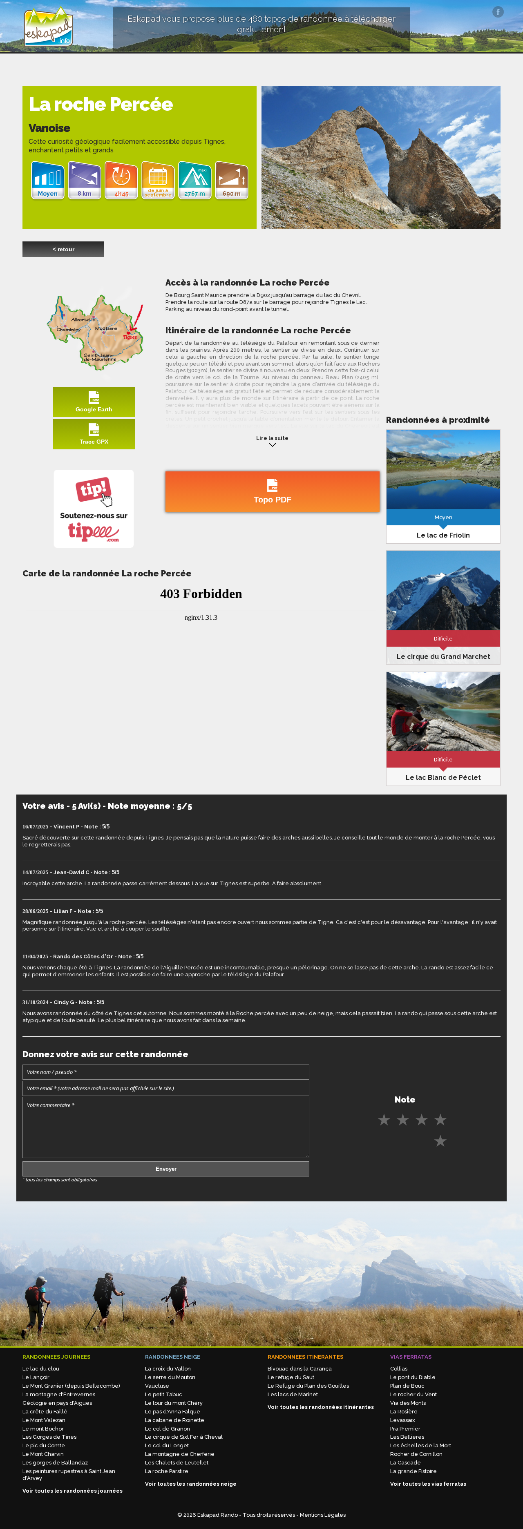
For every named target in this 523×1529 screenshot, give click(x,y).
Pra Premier (405, 1429)
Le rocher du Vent (413, 1394)
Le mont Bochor (43, 1429)
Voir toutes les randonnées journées (72, 1491)
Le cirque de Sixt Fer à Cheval (184, 1437)
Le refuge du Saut (291, 1377)
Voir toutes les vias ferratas (428, 1484)
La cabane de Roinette (174, 1420)
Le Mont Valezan (43, 1420)
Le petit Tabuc (163, 1394)
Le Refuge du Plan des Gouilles (308, 1386)
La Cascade (405, 1463)
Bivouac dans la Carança (300, 1369)
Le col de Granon (167, 1429)
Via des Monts (408, 1403)
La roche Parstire (166, 1471)
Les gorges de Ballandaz (55, 1463)
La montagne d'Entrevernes (58, 1394)
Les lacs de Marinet (293, 1394)
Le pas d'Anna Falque (172, 1411)
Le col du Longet (167, 1445)
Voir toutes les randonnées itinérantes (321, 1407)
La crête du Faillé (44, 1411)
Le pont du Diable (413, 1377)
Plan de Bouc (407, 1386)
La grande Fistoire (413, 1471)
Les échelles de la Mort (420, 1445)
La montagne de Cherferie (180, 1454)
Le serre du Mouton (170, 1377)
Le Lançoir (35, 1377)
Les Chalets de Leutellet (176, 1463)
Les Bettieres (407, 1437)
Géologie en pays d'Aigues (57, 1403)
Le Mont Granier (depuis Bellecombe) (71, 1386)
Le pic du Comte (43, 1445)
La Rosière (404, 1411)
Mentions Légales (323, 1515)
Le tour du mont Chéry (174, 1403)
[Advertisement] (443, 334)
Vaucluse (157, 1386)
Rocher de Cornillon (416, 1454)
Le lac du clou (40, 1369)
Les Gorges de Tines (49, 1437)
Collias (398, 1369)
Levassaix (402, 1420)
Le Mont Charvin (43, 1454)
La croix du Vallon (168, 1369)
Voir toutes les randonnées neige (191, 1484)
